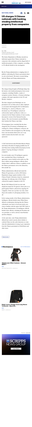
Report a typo (6, 236)
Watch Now (27, 2)
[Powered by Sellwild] (28, 332)
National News (7, 13)
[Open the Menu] (2, 2)
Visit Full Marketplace (25, 246)
